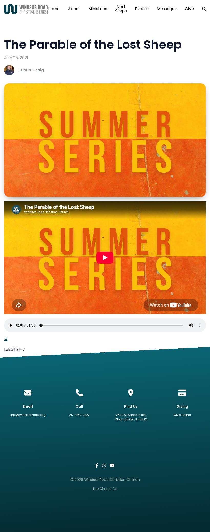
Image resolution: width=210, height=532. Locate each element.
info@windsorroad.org (28, 414)
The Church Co (105, 488)
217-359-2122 (79, 414)
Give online (182, 414)
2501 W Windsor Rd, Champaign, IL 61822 (130, 416)
